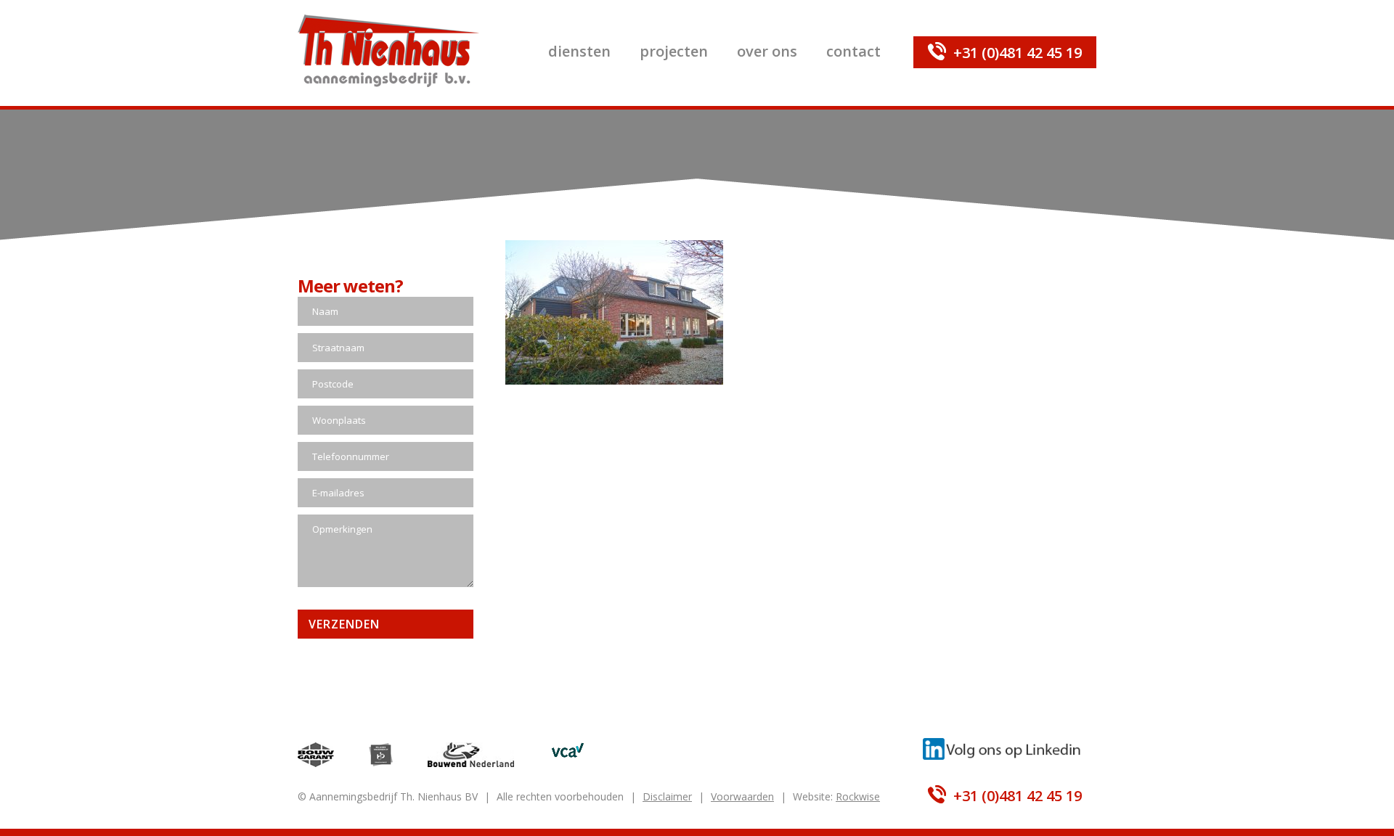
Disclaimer (667, 796)
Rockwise (858, 796)
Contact (853, 51)
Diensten (579, 51)
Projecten (674, 51)
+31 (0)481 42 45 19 (1017, 52)
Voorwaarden (742, 796)
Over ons (767, 51)
